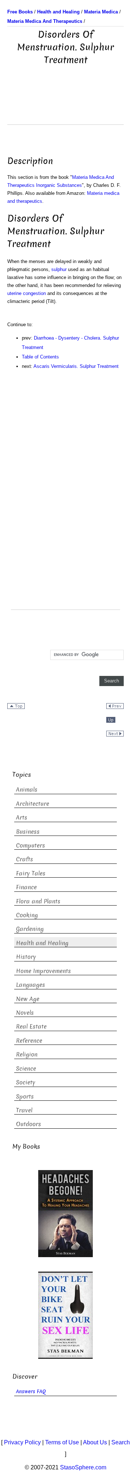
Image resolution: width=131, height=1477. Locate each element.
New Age (27, 999)
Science (26, 1068)
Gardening (30, 929)
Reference (29, 1041)
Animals (26, 789)
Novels (25, 1013)
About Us (95, 1442)
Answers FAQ (31, 1391)
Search (120, 1442)
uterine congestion (26, 293)
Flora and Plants (38, 901)
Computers (30, 845)
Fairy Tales (30, 873)
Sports (25, 1096)
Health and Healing (42, 943)
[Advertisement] (65, 106)
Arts (21, 817)
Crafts (24, 859)
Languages (30, 985)
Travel (24, 1110)
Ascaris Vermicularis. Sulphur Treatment (76, 366)
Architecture (32, 804)
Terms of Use (62, 1442)
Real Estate (31, 1026)
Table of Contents (40, 357)
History (26, 957)
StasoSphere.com (83, 1467)
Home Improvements (43, 971)
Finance (26, 887)
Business (28, 832)
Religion (26, 1054)
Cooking (27, 915)
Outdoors (28, 1124)
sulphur (59, 269)
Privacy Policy (22, 1442)
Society (25, 1082)
